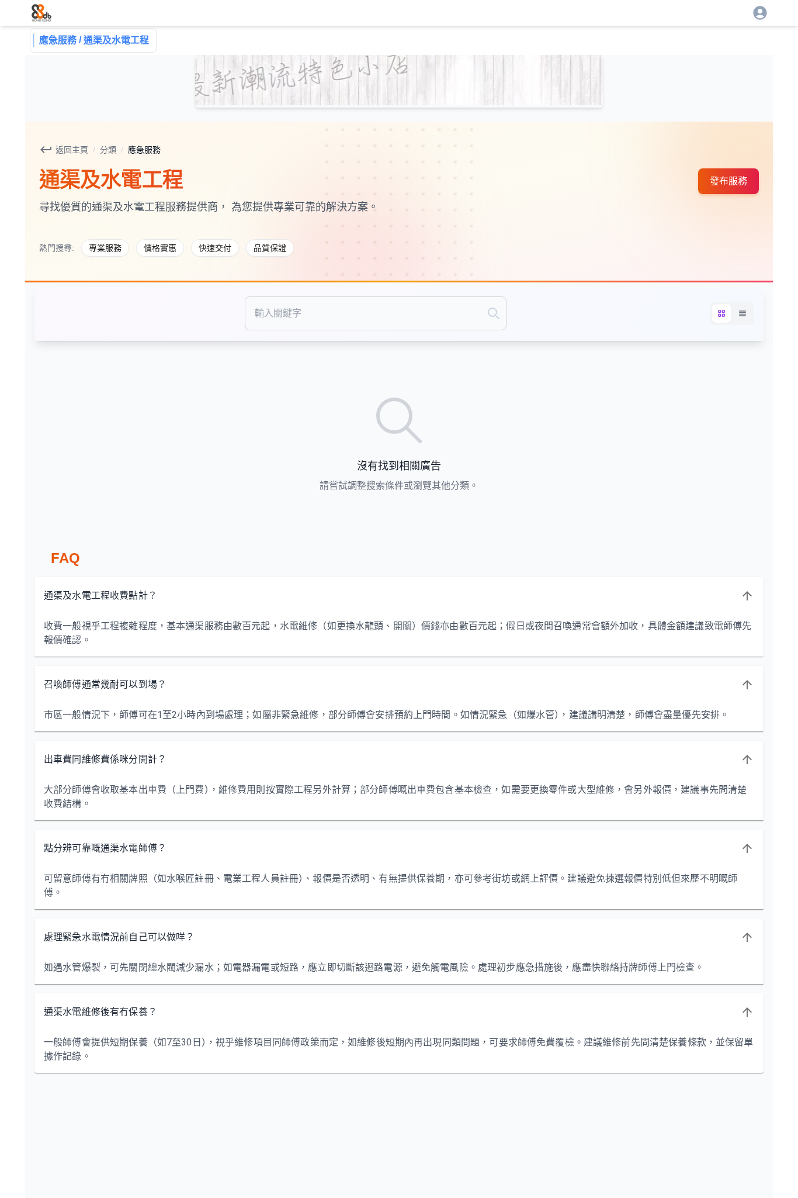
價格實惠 (160, 248)
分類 (108, 149)
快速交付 (215, 248)
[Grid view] (721, 313)
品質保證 (270, 248)
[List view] (742, 313)
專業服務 (105, 248)
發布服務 (728, 181)
